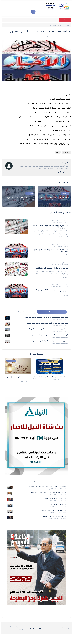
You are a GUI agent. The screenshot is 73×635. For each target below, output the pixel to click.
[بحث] (33, 12)
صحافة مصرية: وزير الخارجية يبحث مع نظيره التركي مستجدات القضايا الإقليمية (19, 198)
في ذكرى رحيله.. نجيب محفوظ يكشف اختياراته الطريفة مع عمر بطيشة (49, 341)
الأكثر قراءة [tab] (20, 311)
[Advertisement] (38, 88)
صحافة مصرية (54, 25)
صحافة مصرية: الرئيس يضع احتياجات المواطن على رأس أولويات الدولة (51, 290)
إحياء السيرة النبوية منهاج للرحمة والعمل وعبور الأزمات (21, 378)
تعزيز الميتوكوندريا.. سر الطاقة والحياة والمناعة (53, 516)
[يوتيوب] (59, 172)
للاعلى (67, 628)
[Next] (38, 386)
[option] (18, 196)
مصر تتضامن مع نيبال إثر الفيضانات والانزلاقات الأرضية (51, 268)
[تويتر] (64, 172)
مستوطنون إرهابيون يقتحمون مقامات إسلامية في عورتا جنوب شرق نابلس (48, 329)
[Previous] (35, 386)
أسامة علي (64, 263)
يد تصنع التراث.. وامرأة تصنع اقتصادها (55, 498)
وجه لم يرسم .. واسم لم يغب (58, 504)
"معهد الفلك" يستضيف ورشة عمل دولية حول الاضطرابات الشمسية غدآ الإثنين (46, 317)
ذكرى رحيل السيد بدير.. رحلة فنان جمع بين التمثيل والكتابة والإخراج (50, 335)
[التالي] (6, 182)
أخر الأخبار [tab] (51, 311)
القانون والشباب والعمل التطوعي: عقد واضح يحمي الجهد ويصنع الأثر (47, 486)
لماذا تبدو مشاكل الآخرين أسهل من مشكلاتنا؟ (53, 510)
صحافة (58, 152)
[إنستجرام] (60, 172)
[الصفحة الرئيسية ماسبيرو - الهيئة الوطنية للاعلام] (55, 6)
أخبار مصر (68, 36)
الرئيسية (68, 25)
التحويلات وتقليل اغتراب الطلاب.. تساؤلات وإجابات (53, 377)
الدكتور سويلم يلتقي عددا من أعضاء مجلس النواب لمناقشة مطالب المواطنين (47, 323)
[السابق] (3, 182)
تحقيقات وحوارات (11, 361)
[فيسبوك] (66, 172)
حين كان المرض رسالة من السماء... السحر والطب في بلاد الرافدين (48, 492)
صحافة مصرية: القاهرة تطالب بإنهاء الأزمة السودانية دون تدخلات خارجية (54, 198)
